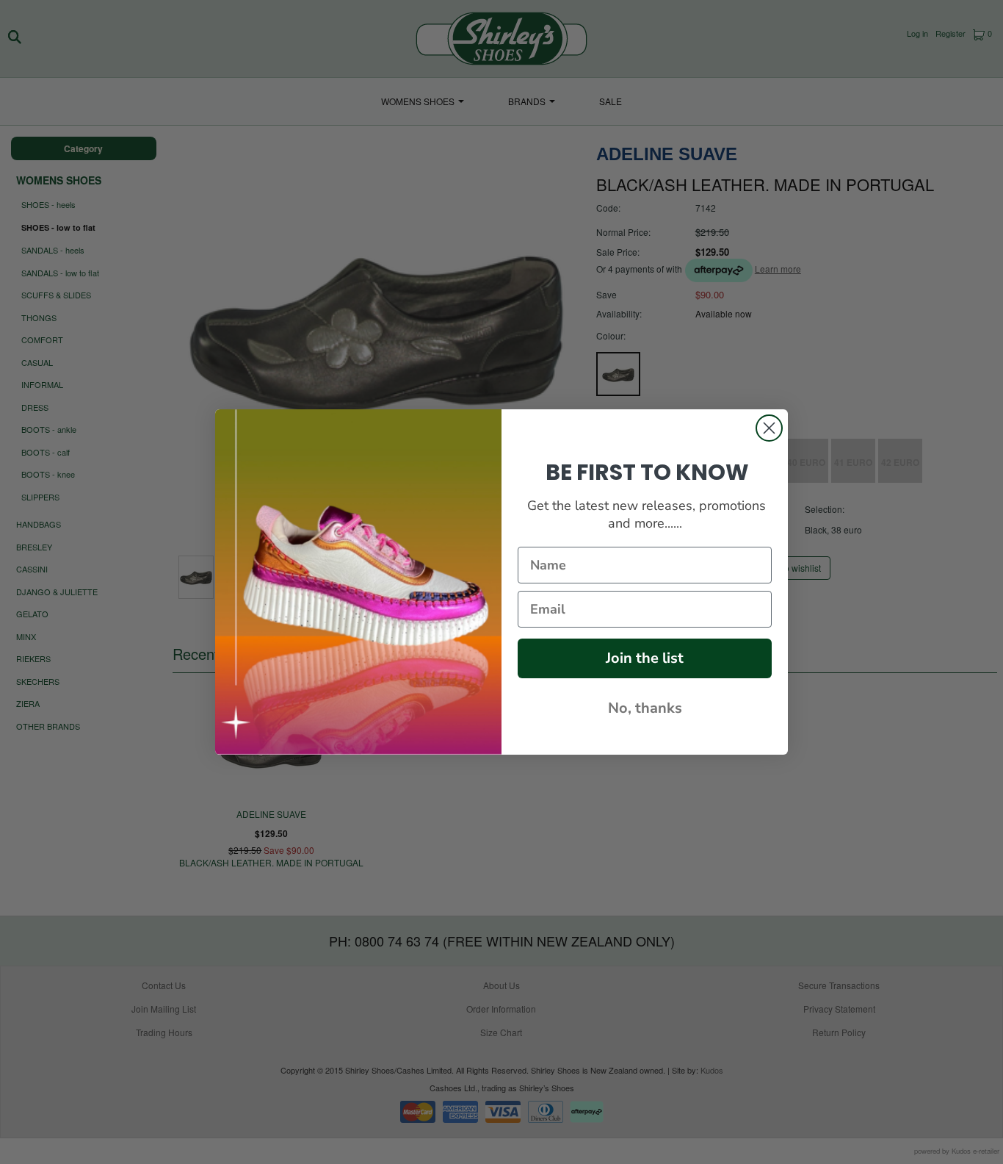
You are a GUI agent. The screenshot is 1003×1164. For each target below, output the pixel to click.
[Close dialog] (769, 428)
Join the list (645, 658)
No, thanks (645, 708)
